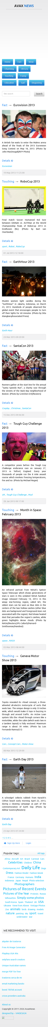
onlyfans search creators (13, 959)
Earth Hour (7, 330)
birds (24, 909)
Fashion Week (36, 873)
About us (6, 1004)
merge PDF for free (11, 971)
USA (41, 902)
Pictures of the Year (16, 893)
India (38, 877)
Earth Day (6, 824)
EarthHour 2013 (23, 261)
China (37, 862)
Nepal (25, 880)
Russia (43, 894)
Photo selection (36, 880)
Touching (8, 181)
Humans (29, 877)
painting (20, 913)
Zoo (7, 909)
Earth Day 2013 (23, 759)
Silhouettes (10, 898)
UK (3, 494)
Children (28, 862)
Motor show (27, 744)
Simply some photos (30, 897)
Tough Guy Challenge (16, 494)
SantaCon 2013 (23, 345)
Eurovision (7, 166)
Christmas (15, 408)
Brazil (27, 859)
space (4, 640)
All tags (41, 853)
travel (40, 913)
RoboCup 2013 (30, 181)
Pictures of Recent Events (24, 889)
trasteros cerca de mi (12, 977)
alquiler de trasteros (11, 941)
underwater (22, 917)
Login (28, 843)
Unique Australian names (14, 965)
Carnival (35, 859)
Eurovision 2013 (24, 105)
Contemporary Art (11, 868)
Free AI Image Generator (14, 947)
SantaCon (26, 408)
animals (15, 909)
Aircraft (15, 859)
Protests (34, 894)
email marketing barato (13, 983)
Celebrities (15, 862)
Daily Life (30, 867)
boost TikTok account (12, 989)
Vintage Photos (37, 905)
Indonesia (9, 880)
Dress (9, 872)
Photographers (24, 884)
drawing (31, 909)
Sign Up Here (13, 843)
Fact (4, 105)
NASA (12, 640)
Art (21, 859)
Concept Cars (14, 744)
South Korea (11, 902)
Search (39, 93)
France (11, 877)
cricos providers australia (13, 996)
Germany (19, 877)
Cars (4, 744)
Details (6, 160)
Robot (11, 246)
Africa (7, 859)
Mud (30, 494)
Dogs (43, 868)
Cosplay (5, 408)
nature (10, 913)
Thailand (29, 902)
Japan (18, 880)
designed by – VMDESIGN (14, 1013)
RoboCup (20, 246)
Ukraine (7, 905)
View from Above (20, 905)
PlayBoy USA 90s (10, 953)
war (30, 917)
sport (4, 246)
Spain (20, 902)
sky (26, 913)
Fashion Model (21, 873)
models (40, 909)
